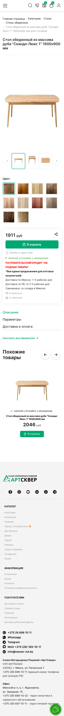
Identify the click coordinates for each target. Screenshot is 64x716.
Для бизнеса (11, 531)
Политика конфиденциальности (20, 588)
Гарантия (9, 613)
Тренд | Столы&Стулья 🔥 (17, 526)
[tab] (32, 312)
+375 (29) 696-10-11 (15, 671)
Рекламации (10, 617)
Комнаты (9, 521)
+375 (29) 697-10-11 (15, 703)
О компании (10, 574)
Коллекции (10, 517)
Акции (7, 558)
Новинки (8, 544)
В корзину (34, 244)
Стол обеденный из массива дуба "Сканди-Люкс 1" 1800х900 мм (32, 417)
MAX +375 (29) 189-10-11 (24, 647)
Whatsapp (14, 637)
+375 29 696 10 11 (19, 632)
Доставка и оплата (14, 603)
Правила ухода (12, 608)
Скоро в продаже (13, 549)
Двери (7, 535)
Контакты (9, 583)
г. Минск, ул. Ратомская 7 (28, 667)
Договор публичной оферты (18, 622)
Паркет (8, 540)
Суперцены (10, 554)
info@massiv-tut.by (20, 651)
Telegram (14, 642)
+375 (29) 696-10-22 (15, 695)
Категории (9, 512)
